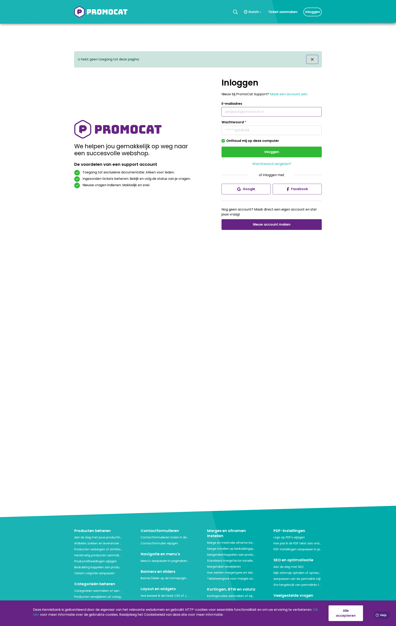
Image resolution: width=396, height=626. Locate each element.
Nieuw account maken (271, 224)
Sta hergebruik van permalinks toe (297, 585)
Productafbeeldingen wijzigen (95, 561)
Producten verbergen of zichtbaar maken (98, 549)
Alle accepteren (346, 613)
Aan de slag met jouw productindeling (98, 537)
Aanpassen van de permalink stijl (297, 579)
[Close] (312, 59)
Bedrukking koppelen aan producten (98, 567)
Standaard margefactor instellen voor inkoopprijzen (231, 561)
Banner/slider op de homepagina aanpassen (165, 578)
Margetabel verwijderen (224, 567)
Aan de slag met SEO (288, 567)
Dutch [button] (254, 11)
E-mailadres (232, 103)
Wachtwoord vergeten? (271, 163)
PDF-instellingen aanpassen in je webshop (297, 549)
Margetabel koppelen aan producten (231, 555)
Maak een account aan (288, 94)
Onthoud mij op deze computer (252, 140)
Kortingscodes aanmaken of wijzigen (231, 596)
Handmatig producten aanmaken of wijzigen (98, 555)
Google (249, 189)
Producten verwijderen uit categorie (98, 597)
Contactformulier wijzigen (159, 543)
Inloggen (312, 11)
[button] (235, 12)
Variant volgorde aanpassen (94, 573)
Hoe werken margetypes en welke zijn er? (231, 573)
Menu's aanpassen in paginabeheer (165, 561)
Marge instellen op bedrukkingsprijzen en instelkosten (231, 549)
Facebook (299, 189)
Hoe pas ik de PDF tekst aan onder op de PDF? (297, 543)
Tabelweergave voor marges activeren (231, 579)
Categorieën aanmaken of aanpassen (98, 591)
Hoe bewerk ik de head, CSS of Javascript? (165, 596)
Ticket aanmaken (282, 11)
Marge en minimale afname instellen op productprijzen (231, 543)
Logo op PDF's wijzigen (289, 537)
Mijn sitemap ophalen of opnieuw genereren (297, 573)
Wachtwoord (234, 122)
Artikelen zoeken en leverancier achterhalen (98, 543)
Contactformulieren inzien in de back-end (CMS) (165, 537)
